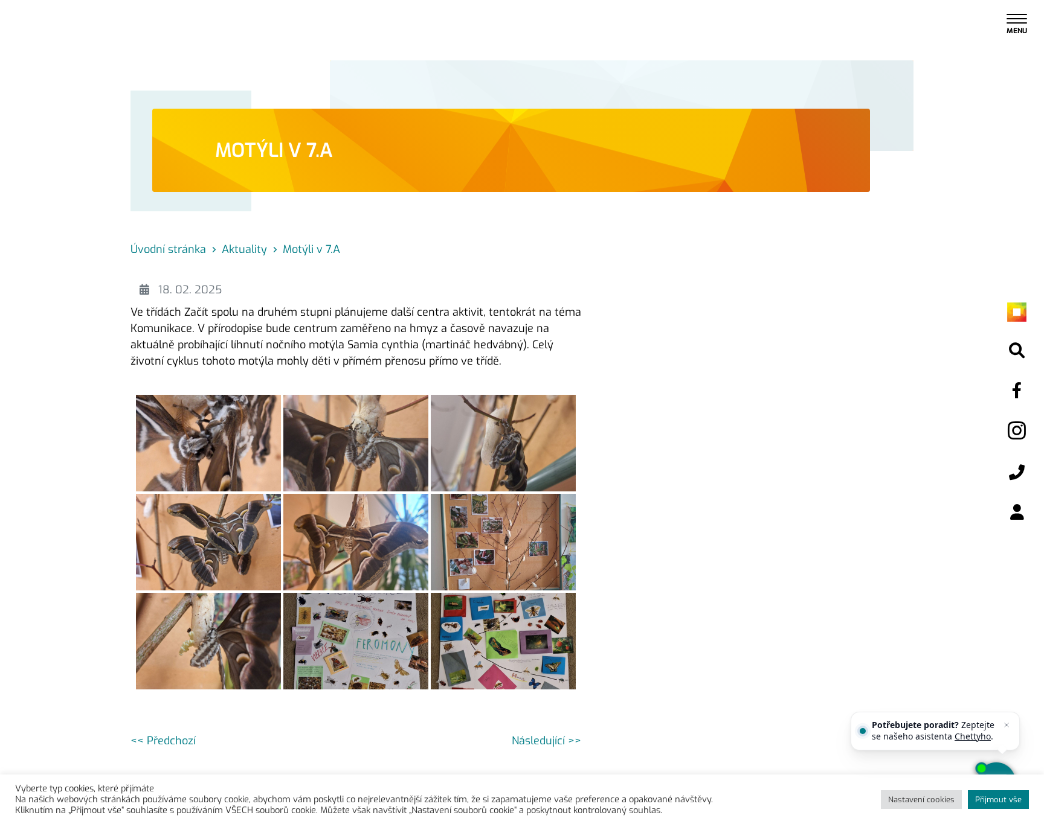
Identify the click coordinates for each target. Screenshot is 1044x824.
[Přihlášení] (1017, 512)
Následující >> (546, 740)
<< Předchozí (163, 740)
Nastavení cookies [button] (921, 799)
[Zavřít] (1006, 725)
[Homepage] (1016, 311)
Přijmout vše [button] (998, 799)
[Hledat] (1017, 351)
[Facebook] (1017, 390)
